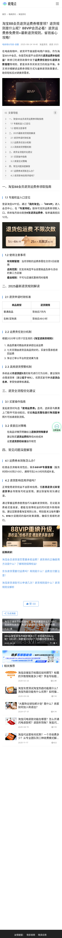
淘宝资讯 (43, 44)
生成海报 (11, 613)
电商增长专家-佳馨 (10, 44)
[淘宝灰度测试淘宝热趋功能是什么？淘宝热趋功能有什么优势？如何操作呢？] (11, 690)
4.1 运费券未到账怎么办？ (23, 171)
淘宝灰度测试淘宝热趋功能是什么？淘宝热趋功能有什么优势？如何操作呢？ (38, 690)
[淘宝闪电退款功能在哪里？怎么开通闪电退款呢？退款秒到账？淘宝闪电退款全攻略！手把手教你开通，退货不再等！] (11, 721)
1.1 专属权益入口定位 (20, 123)
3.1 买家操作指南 (19, 156)
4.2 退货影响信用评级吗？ (23, 175)
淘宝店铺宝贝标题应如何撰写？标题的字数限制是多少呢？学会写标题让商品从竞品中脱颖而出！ (38, 674)
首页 (4, 14)
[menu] (57, 3)
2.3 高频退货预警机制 (21, 147)
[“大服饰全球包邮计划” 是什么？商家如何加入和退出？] (11, 705)
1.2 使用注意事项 (18, 128)
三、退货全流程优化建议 (20, 152)
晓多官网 (31, 935)
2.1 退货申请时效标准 (21, 137)
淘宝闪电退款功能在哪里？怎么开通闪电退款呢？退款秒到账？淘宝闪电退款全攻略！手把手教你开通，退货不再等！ (38, 721)
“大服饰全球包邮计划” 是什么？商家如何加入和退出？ (38, 705)
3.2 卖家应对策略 (19, 161)
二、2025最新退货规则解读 (22, 133)
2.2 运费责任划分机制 (21, 142)
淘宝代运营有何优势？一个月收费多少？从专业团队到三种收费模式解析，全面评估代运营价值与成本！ (38, 736)
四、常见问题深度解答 (19, 166)
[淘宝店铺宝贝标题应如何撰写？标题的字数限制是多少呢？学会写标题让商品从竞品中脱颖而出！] (11, 674)
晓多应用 (42, 935)
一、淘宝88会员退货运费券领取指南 (26, 119)
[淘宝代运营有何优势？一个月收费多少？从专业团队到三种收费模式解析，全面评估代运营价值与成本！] (11, 736)
